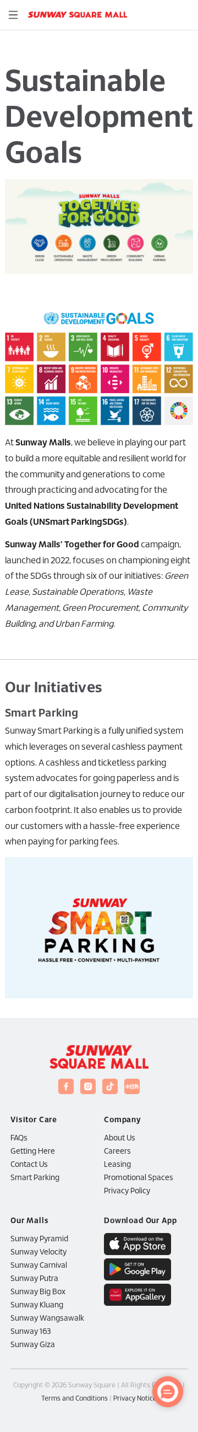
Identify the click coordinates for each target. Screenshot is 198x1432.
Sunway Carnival (38, 1265)
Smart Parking (34, 1178)
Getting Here (32, 1151)
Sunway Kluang (36, 1305)
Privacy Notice (135, 1399)
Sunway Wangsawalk (47, 1318)
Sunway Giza (32, 1345)
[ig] (88, 1086)
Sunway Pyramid (39, 1239)
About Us (119, 1138)
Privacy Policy (127, 1191)
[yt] (110, 1086)
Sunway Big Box (37, 1292)
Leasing (117, 1165)
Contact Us (29, 1165)
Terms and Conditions (74, 1399)
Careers (117, 1151)
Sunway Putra (34, 1279)
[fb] (66, 1086)
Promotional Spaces (138, 1178)
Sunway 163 (30, 1332)
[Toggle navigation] (13, 15)
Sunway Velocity (38, 1252)
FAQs (19, 1138)
